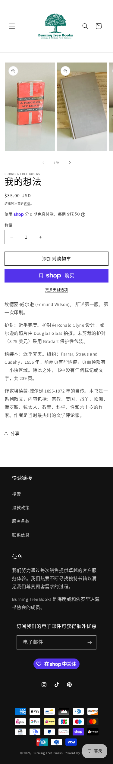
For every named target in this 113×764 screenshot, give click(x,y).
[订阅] (89, 642)
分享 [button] (15, 433)
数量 (9, 225)
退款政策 (21, 507)
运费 (27, 204)
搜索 (16, 494)
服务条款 (21, 521)
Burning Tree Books (48, 753)
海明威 (64, 599)
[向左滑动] (43, 162)
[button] (12, 26)
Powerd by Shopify (78, 753)
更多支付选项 (56, 290)
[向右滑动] (70, 162)
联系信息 (21, 535)
